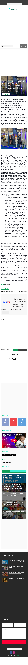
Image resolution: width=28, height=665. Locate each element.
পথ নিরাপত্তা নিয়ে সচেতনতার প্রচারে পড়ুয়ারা (13, 512)
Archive (22, 471)
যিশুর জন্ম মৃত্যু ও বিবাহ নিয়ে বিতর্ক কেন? (16, 578)
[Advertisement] (14, 29)
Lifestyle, (17, 91)
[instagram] (14, 652)
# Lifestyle (7, 284)
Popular (5, 471)
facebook (24, 350)
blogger (15, 350)
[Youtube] (17, 652)
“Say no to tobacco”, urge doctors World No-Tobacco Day (16, 562)
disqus (19, 350)
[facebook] (14, 1)
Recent (14, 471)
